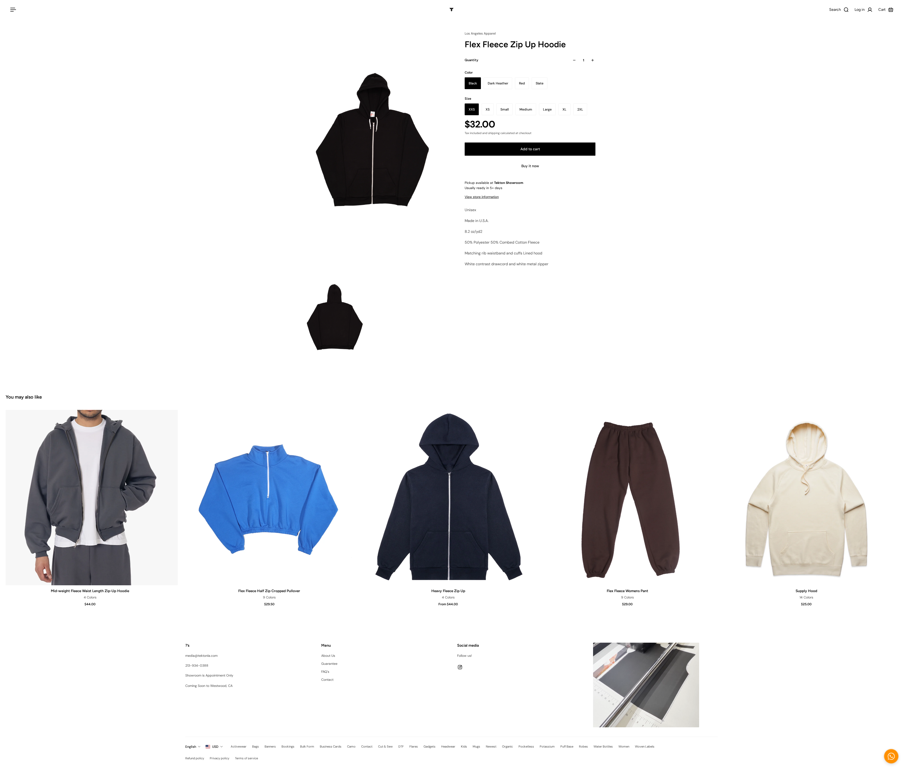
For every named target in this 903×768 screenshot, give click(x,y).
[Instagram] (460, 667)
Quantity (471, 60)
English (190, 746)
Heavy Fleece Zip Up (448, 591)
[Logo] (451, 9)
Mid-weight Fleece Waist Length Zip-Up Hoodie (90, 591)
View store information (482, 197)
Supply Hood (806, 591)
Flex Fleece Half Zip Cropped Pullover (269, 591)
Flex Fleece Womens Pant (627, 591)
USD (215, 746)
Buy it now (530, 166)
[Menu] (12, 9)
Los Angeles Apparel (480, 33)
